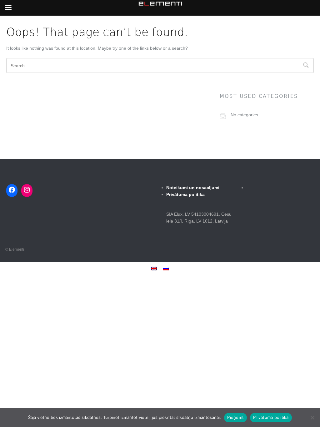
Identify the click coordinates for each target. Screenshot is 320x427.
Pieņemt (235, 417)
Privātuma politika (271, 417)
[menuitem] (154, 268)
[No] (312, 417)
